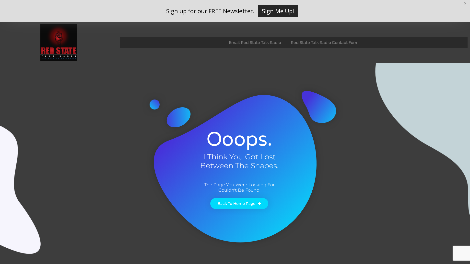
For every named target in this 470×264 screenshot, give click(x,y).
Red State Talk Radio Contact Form (325, 42)
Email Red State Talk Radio (255, 42)
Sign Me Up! (278, 11)
